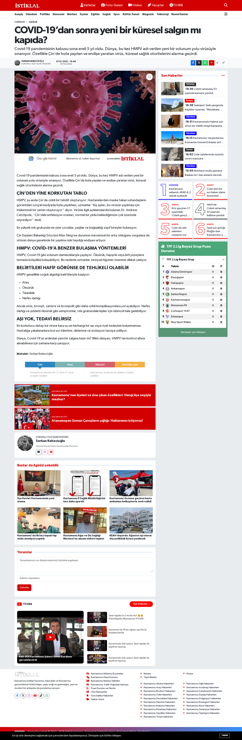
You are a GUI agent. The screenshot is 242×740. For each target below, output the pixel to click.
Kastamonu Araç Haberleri (158, 687)
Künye (190, 673)
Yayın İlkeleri (150, 677)
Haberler (19, 22)
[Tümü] (223, 75)
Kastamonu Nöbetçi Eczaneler (107, 673)
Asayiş (18, 14)
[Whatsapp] (47, 695)
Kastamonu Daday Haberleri (201, 694)
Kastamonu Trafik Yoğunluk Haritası (109, 684)
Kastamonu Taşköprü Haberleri (203, 713)
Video (137, 5)
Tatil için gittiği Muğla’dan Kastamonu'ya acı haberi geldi (216, 232)
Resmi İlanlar (179, 14)
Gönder (24, 587)
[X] (23, 695)
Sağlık (106, 14)
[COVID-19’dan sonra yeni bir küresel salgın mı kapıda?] (85, 112)
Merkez (72, 14)
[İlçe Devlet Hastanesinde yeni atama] (39, 483)
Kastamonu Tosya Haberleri (158, 716)
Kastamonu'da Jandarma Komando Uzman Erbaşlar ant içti (204, 140)
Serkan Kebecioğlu (50, 441)
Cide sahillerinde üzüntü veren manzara (204, 156)
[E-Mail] (38, 452)
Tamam (224, 735)
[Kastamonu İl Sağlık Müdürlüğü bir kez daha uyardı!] (85, 483)
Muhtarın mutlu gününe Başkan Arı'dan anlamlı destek (203, 173)
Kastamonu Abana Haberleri (159, 683)
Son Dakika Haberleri (102, 695)
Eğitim (95, 14)
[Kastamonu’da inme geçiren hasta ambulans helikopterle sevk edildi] (131, 483)
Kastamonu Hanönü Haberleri (159, 702)
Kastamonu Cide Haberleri (158, 694)
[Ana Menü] (226, 14)
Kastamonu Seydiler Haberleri (159, 713)
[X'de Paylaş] (199, 63)
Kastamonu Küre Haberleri (201, 705)
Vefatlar (89, 5)
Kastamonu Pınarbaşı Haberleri (160, 709)
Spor (116, 14)
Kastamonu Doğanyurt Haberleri (204, 698)
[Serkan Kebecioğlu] (25, 443)
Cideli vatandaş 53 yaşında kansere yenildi (201, 91)
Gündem (31, 14)
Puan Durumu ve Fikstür (103, 688)
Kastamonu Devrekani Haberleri (161, 698)
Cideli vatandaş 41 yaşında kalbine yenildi (216, 212)
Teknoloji (163, 14)
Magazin (148, 14)
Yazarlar (158, 5)
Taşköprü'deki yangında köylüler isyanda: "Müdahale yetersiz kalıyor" (204, 108)
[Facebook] (17, 695)
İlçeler (84, 14)
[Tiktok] (41, 695)
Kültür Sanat (131, 14)
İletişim (147, 673)
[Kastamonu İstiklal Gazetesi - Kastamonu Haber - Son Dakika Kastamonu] (26, 5)
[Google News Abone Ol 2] (85, 158)
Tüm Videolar (140, 604)
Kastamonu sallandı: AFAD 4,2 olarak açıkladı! (180, 192)
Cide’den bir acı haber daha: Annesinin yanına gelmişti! (216, 193)
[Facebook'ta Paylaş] (193, 63)
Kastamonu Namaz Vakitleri (105, 681)
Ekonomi (58, 14)
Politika (45, 14)
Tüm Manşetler (99, 692)
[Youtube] (51, 452)
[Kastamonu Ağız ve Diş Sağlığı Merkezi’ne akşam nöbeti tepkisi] (85, 520)
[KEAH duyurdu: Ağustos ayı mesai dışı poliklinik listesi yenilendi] (131, 520)
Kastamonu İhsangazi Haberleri (203, 702)
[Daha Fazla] (211, 63)
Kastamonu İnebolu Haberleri (159, 705)
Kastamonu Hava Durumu (104, 677)
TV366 (178, 5)
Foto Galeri (114, 5)
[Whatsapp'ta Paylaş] (205, 63)
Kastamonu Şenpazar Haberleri (203, 709)
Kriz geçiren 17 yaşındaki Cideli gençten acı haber (181, 212)
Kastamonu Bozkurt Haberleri (159, 691)
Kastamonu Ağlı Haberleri (200, 683)
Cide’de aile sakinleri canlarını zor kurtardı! (179, 232)
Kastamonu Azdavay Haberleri (203, 687)
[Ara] (226, 5)
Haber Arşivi (97, 699)
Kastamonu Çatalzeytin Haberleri (204, 691)
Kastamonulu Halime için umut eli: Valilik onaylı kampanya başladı (204, 124)
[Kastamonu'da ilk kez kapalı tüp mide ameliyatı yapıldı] (39, 520)
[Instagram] (44, 452)
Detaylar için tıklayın (193, 332)
